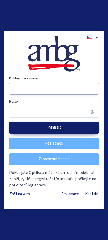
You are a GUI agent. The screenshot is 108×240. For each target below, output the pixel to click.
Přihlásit (54, 127)
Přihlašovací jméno (23, 78)
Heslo (13, 101)
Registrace (54, 143)
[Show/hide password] (92, 111)
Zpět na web (19, 194)
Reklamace (70, 194)
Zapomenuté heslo (54, 159)
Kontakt (92, 194)
